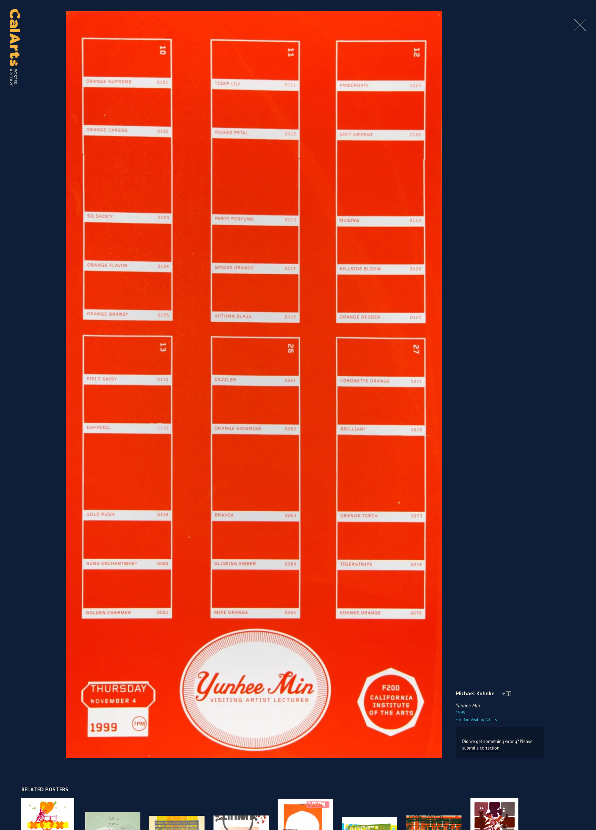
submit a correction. (481, 748)
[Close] (580, 29)
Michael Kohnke (475, 693)
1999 (460, 713)
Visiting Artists (476, 720)
